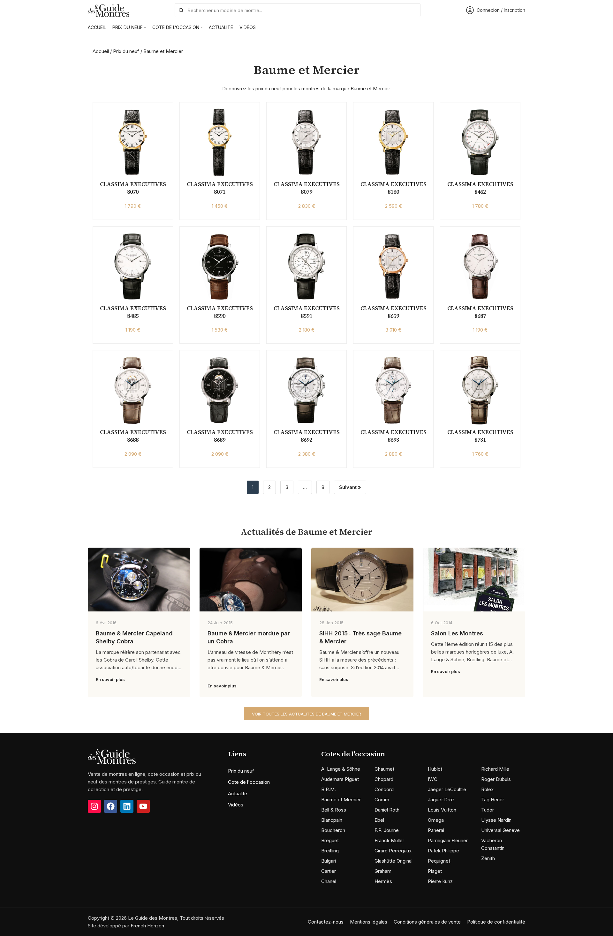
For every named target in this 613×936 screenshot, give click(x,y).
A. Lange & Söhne (340, 769)
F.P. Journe (387, 830)
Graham (383, 871)
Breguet (330, 840)
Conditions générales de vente (427, 922)
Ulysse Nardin (496, 820)
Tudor (487, 810)
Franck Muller (389, 840)
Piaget (435, 871)
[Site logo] (108, 10)
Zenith (488, 858)
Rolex (487, 789)
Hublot (435, 769)
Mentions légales (368, 922)
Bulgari (328, 861)
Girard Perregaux (393, 851)
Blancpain (331, 820)
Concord (384, 789)
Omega (436, 820)
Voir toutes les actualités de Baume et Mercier (306, 713)
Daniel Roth (387, 810)
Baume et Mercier (341, 800)
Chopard (384, 779)
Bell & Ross (333, 810)
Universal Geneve (500, 830)
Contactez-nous (326, 922)
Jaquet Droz (441, 800)
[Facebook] (110, 806)
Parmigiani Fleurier (448, 840)
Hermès (383, 881)
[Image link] (112, 756)
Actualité (237, 793)
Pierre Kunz (440, 881)
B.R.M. (328, 789)
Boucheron (333, 830)
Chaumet (384, 769)
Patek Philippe (443, 851)
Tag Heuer (492, 800)
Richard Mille (495, 769)
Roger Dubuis (496, 779)
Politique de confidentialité (496, 922)
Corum (382, 800)
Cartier (328, 871)
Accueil (101, 51)
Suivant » (350, 487)
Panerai (436, 830)
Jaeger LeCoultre (447, 789)
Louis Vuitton (442, 810)
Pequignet (439, 861)
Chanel (328, 881)
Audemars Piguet (340, 779)
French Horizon (147, 926)
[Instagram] (94, 806)
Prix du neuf (126, 51)
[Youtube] (143, 806)
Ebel (379, 820)
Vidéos (235, 805)
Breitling (330, 851)
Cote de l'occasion (249, 782)
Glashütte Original (393, 861)
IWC (432, 779)
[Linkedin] (126, 806)
